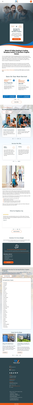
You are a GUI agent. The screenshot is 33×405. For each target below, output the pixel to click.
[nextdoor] (15, 373)
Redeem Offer (12, 96)
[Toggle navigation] (2, 1)
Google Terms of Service (13, 399)
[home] (17, 373)
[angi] (13, 373)
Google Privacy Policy (14, 398)
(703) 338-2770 (13, 367)
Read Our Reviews (16, 231)
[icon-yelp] (9, 373)
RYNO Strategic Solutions (13, 396)
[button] (14, 99)
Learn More (8, 262)
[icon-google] (11, 373)
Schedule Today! (16, 39)
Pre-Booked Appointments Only (15, 386)
